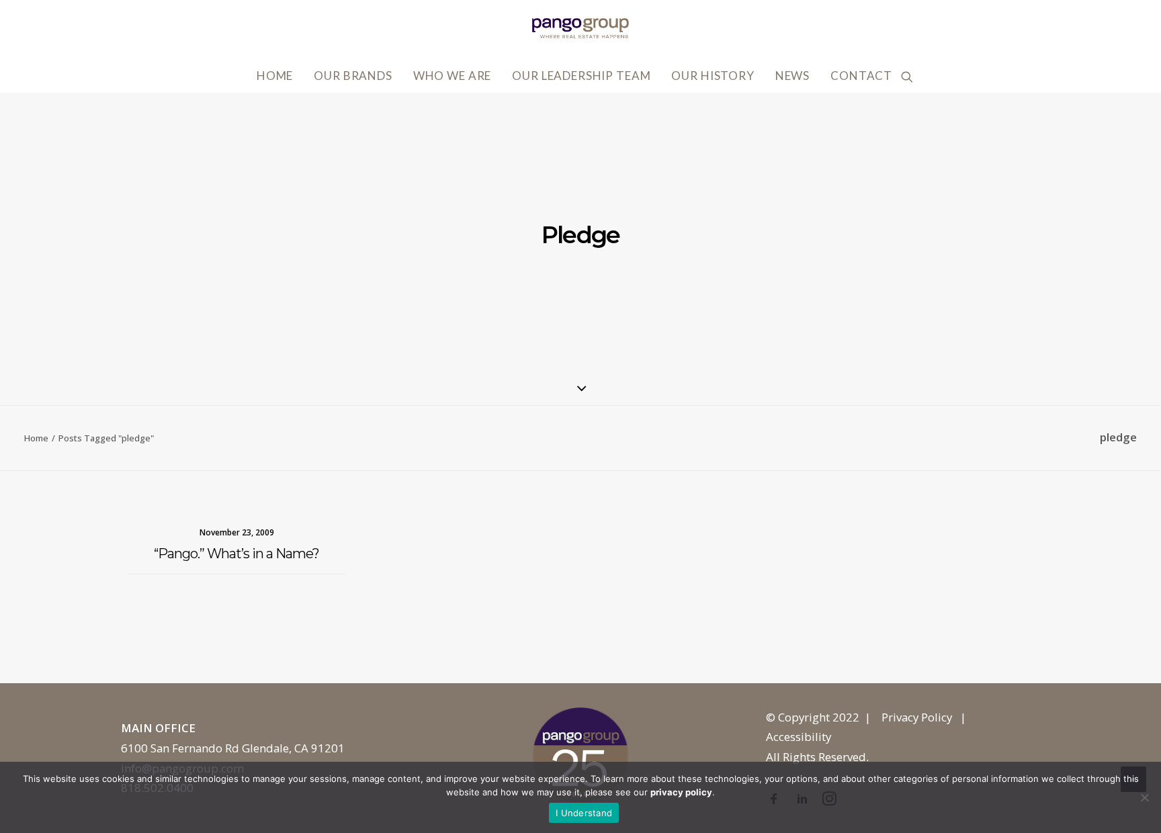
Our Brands (353, 76)
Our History (712, 76)
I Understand (584, 812)
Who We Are (452, 76)
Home (275, 76)
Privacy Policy (917, 717)
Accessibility (798, 736)
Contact (861, 76)
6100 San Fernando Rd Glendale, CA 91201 (233, 748)
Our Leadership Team (581, 76)
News (792, 76)
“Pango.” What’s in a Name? (236, 553)
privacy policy (681, 792)
